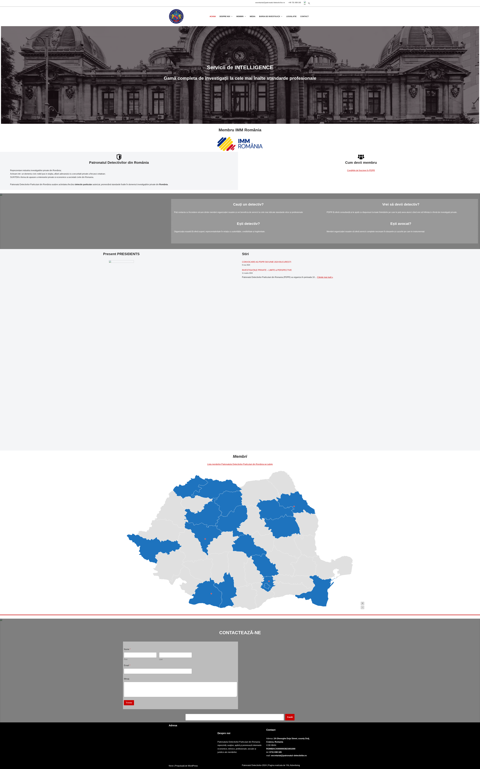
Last (160, 659)
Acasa (213, 16)
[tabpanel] (240, 75)
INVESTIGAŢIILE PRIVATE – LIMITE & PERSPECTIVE (267, 270)
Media (252, 16)
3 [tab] (243, 122)
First (125, 659)
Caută (290, 717)
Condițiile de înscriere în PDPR (361, 170)
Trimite (129, 703)
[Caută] (309, 3)
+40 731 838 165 (294, 3)
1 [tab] (236, 122)
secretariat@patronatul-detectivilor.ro (270, 3)
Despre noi (225, 16)
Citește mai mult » (325, 277)
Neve (171, 766)
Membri (240, 16)
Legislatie (291, 16)
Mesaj (126, 679)
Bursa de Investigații (269, 16)
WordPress (193, 766)
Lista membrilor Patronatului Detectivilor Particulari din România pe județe (240, 464)
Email (127, 665)
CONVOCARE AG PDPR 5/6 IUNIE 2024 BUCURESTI (266, 262)
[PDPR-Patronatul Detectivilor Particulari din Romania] (176, 16)
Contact (304, 16)
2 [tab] (240, 122)
